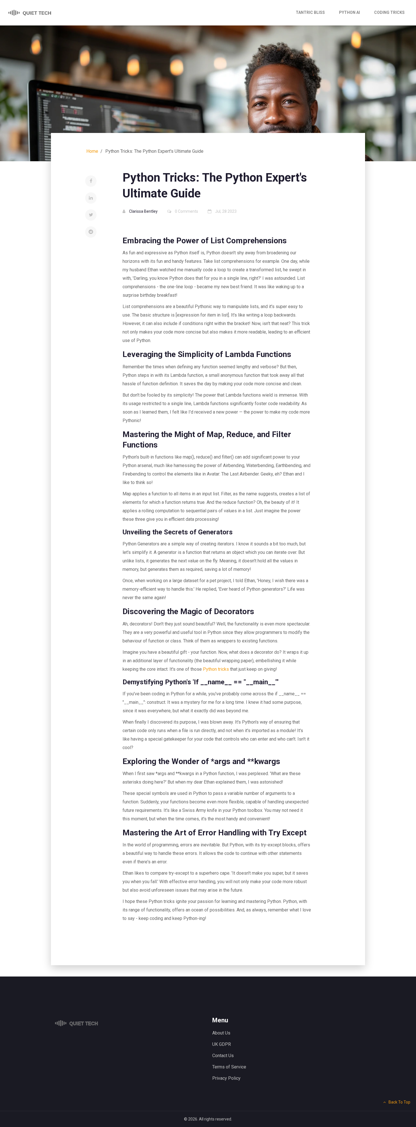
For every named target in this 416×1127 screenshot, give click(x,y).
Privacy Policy (226, 1078)
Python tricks (216, 669)
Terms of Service (229, 1067)
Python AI (349, 12)
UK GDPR (221, 1044)
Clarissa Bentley (143, 211)
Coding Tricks (389, 12)
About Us (221, 1033)
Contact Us (223, 1055)
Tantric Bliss (310, 12)
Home (92, 151)
